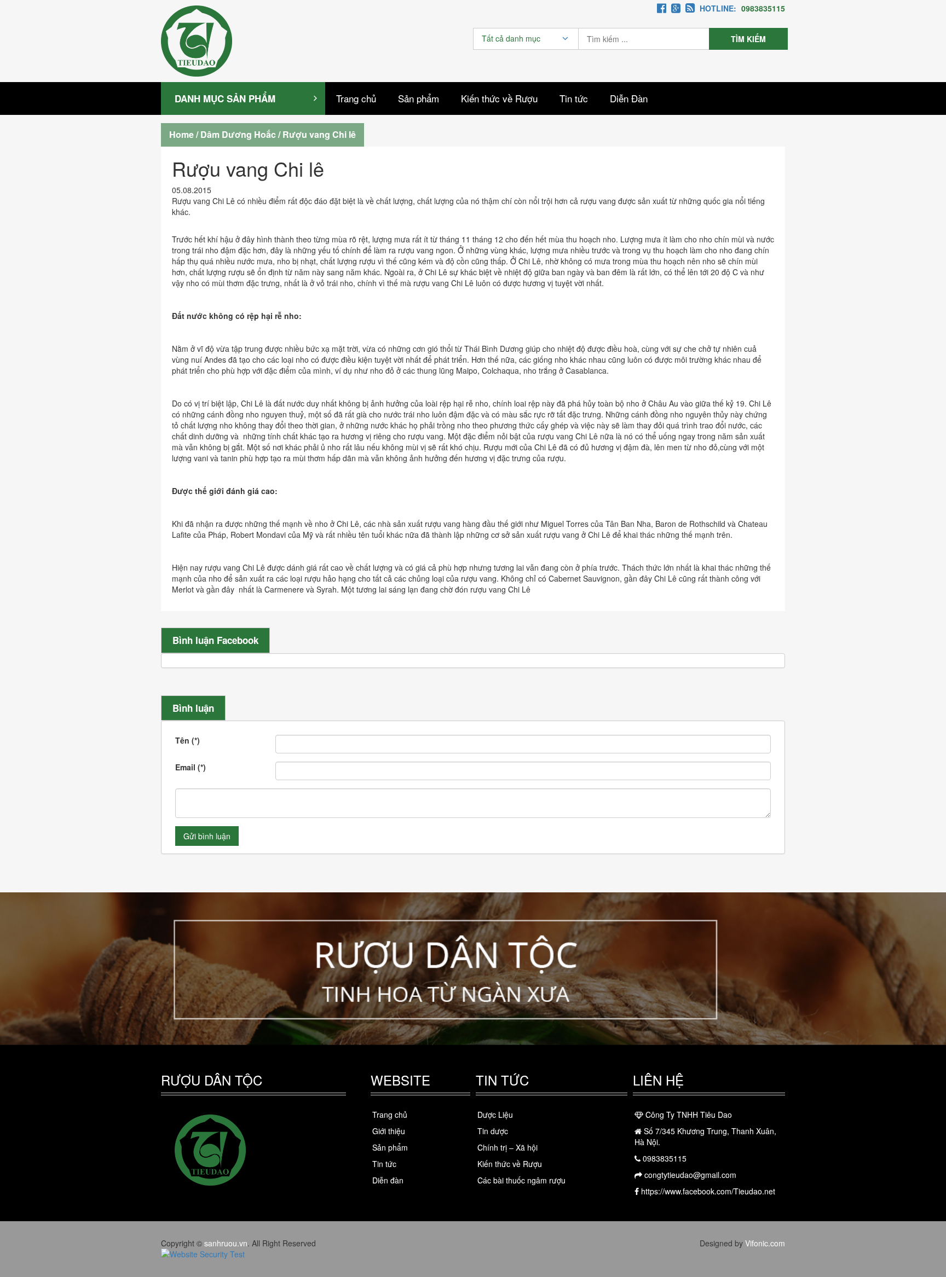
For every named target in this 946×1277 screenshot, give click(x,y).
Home (181, 134)
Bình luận (193, 708)
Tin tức (573, 98)
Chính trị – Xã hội (507, 1147)
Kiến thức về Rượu (499, 98)
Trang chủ (356, 98)
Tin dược (492, 1130)
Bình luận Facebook (215, 640)
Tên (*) (187, 740)
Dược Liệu (495, 1114)
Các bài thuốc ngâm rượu (521, 1180)
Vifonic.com (765, 1243)
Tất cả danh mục (511, 38)
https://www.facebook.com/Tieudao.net (707, 1191)
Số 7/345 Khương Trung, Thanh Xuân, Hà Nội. (705, 1136)
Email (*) (190, 767)
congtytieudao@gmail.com (689, 1174)
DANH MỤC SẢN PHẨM (225, 98)
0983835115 (664, 1158)
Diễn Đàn (629, 98)
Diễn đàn (387, 1180)
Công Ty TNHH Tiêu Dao (687, 1114)
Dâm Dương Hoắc (238, 134)
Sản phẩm (418, 98)
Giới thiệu (388, 1130)
